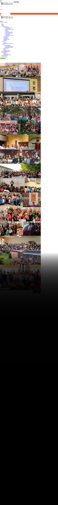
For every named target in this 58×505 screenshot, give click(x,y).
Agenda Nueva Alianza (7, 50)
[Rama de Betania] (20, 292)
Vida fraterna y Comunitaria (9, 35)
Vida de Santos (7, 34)
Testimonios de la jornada (7, 54)
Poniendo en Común (7, 39)
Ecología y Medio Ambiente (9, 29)
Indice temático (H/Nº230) (9, 46)
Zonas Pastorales (6, 53)
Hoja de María (6, 37)
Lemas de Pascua (6, 38)
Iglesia (6, 30)
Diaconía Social (7, 28)
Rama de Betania (3, 295)
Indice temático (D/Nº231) (9, 47)
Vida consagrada (7, 33)
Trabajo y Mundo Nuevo (9, 32)
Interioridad (7, 31)
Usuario (1, 9)
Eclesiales (5, 42)
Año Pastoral (1, 294)
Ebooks (5, 49)
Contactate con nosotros (4, 22)
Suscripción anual (6, 48)
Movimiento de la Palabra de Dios (8, 43)
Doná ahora (3, 58)
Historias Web (6, 36)
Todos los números (8, 45)
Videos (5, 40)
